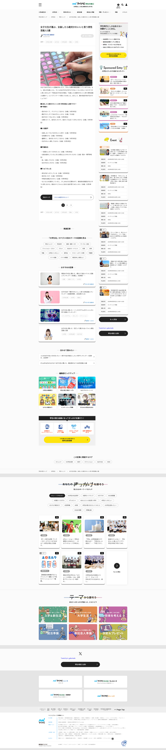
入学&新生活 (42, 12)
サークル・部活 (84, 244)
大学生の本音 (49, 42)
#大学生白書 (65, 297)
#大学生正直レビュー (110, 505)
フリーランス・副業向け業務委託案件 (99, 719)
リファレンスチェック (108, 738)
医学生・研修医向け (86, 717)
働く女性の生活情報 (62, 726)
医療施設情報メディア (93, 728)
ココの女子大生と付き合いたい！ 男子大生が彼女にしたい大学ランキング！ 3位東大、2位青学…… (66, 356)
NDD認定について (96, 709)
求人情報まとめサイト (63, 724)
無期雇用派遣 (118, 733)
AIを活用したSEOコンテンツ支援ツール (66, 729)
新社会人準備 (90, 12)
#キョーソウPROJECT (57, 495)
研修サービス (61, 738)
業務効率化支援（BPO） (71, 738)
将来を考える (67, 12)
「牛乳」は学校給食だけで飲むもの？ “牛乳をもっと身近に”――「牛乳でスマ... (94, 541)
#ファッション (83, 315)
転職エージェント (94, 732)
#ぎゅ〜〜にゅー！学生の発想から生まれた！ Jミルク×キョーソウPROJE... (71, 541)
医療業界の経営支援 (69, 735)
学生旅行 (59, 244)
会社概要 (60, 744)
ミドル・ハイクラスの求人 (111, 717)
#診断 (76, 505)
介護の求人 (60, 735)
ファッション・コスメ (48, 248)
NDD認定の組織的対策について (106, 709)
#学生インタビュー (107, 500)
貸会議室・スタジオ (88, 738)
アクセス (65, 744)
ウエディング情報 (83, 726)
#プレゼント (72, 500)
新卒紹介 (86, 732)
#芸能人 (79, 297)
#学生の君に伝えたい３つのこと (91, 505)
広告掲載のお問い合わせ (81, 709)
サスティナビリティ (72, 744)
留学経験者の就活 (68, 717)
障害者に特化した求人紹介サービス (81, 719)
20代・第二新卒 (79, 732)
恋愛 (83, 248)
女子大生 (57, 42)
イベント (124, 12)
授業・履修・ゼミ (71, 244)
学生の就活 (60, 717)
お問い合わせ (60, 709)
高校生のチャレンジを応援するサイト (88, 724)
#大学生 (79, 279)
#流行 (78, 461)
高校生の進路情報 (62, 722)
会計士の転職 (112, 732)
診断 (90, 248)
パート (59, 719)
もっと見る (113, 319)
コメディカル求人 (93, 733)
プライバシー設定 (89, 710)
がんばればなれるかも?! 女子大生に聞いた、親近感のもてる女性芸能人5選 (63, 363)
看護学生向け (77, 717)
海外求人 (102, 717)
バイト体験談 (64, 257)
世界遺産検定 (91, 726)
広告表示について (65, 709)
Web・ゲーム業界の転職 (69, 732)
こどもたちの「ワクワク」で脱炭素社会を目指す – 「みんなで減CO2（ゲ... (118, 116)
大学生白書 (64, 42)
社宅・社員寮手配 (98, 738)
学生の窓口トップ (43, 17)
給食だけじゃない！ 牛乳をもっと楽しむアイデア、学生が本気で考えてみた (116, 541)
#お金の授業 (78, 510)
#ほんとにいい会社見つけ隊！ (88, 500)
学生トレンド (62, 17)
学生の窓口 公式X (113, 333)
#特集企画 (88, 510)
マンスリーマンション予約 (118, 728)
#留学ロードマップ (88, 495)
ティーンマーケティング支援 (104, 724)
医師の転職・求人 (102, 733)
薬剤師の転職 (77, 733)
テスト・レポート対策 (78, 253)
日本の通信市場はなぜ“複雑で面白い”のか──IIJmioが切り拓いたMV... (118, 104)
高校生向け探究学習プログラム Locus (76, 722)
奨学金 (66, 253)
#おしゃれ (75, 315)
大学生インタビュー (54, 253)
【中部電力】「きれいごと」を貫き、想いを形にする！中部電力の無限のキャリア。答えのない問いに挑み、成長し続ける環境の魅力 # (118, 179)
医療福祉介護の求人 (113, 719)
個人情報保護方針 (92, 744)
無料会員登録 (67, 439)
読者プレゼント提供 (73, 709)
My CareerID (84, 728)
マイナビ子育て (109, 726)
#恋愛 (63, 279)
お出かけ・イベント (72, 248)
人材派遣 (60, 732)
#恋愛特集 (67, 505)
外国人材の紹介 (78, 735)
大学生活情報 (115, 724)
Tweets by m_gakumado (106, 328)
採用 (79, 744)
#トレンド (58, 461)
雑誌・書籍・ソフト (73, 726)
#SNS (108, 461)
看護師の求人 (84, 733)
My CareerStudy (76, 728)
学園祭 (90, 253)
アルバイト (121, 717)
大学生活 (54, 12)
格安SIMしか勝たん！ (78, 257)
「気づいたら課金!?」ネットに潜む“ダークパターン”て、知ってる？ (118, 93)
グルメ (61, 248)
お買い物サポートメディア (105, 728)
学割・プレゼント (104, 12)
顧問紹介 (70, 733)
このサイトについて (43, 709)
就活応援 (79, 12)
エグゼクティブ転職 (103, 732)
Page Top (121, 710)
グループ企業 (84, 744)
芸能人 (70, 42)
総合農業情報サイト (100, 726)
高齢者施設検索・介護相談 (83, 729)
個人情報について (53, 709)
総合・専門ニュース (74, 724)
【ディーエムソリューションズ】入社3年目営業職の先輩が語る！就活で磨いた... (118, 81)
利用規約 (48, 709)
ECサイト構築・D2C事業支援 (64, 728)
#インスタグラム (66, 315)
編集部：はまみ (90, 320)
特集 (116, 12)
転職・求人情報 (95, 717)
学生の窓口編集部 (48, 34)
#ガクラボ (100, 495)
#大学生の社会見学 (73, 495)
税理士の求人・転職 (62, 733)
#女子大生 (79, 334)
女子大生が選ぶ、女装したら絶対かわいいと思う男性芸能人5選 (84, 17)
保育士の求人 (110, 733)
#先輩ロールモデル (59, 500)
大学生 (76, 42)
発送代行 (80, 738)
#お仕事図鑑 (111, 495)
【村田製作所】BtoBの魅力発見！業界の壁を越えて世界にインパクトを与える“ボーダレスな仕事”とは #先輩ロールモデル (118, 294)
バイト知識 (53, 257)
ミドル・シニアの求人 (67, 719)
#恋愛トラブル (71, 279)
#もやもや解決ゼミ (55, 505)
